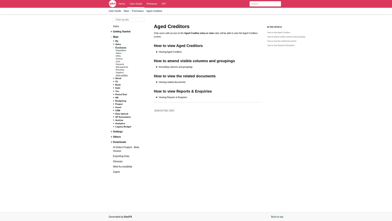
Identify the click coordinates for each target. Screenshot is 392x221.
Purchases (138, 11)
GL (116, 81)
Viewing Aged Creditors (170, 51)
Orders (118, 53)
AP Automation (123, 117)
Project (119, 104)
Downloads (119, 142)
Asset (118, 107)
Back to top (277, 216)
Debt (117, 88)
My (116, 41)
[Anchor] (151, 46)
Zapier (116, 172)
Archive (119, 120)
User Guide (136, 3)
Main (126, 11)
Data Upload (121, 113)
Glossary (118, 161)
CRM (117, 110)
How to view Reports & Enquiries (281, 45)
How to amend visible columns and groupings (286, 37)
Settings (118, 131)
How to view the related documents (281, 41)
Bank (118, 84)
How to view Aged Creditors (278, 32)
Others (117, 137)
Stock (118, 78)
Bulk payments (122, 67)
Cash (118, 61)
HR (116, 97)
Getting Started (121, 31)
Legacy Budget (123, 126)
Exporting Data (121, 156)
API (164, 3)
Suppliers (120, 73)
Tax (117, 91)
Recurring (120, 70)
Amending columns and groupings (176, 67)
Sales (118, 44)
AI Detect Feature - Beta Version (126, 149)
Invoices (119, 59)
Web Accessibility (122, 166)
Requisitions (121, 50)
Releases (152, 3)
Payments (120, 64)
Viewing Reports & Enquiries (173, 97)
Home (122, 3)
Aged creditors (154, 11)
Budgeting (120, 101)
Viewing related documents (172, 82)
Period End (121, 94)
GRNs (118, 56)
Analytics (120, 123)
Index (116, 26)
